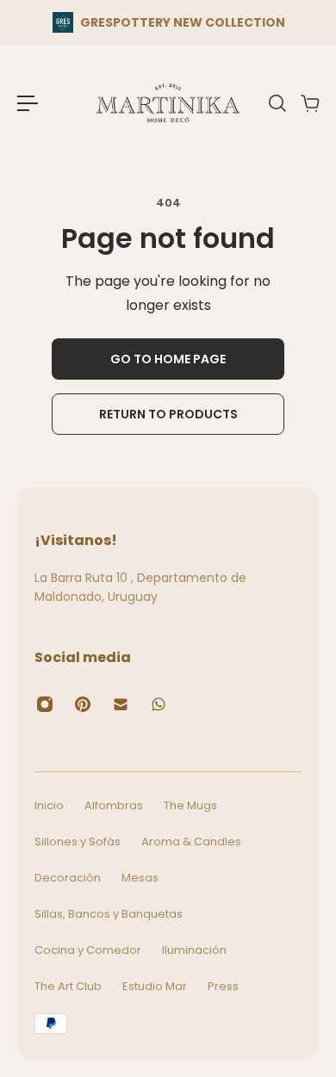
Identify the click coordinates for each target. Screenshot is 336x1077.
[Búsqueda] (276, 103)
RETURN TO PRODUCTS (168, 414)
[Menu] (27, 103)
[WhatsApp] (158, 704)
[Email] (121, 704)
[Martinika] (168, 103)
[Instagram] (45, 704)
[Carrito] (309, 103)
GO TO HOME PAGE (168, 359)
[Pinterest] (83, 704)
